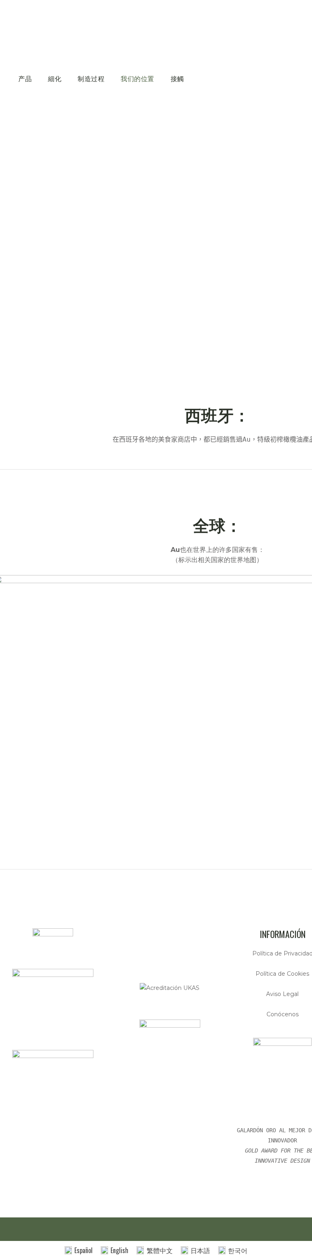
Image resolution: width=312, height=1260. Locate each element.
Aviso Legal (282, 994)
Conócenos (282, 1014)
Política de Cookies (282, 973)
